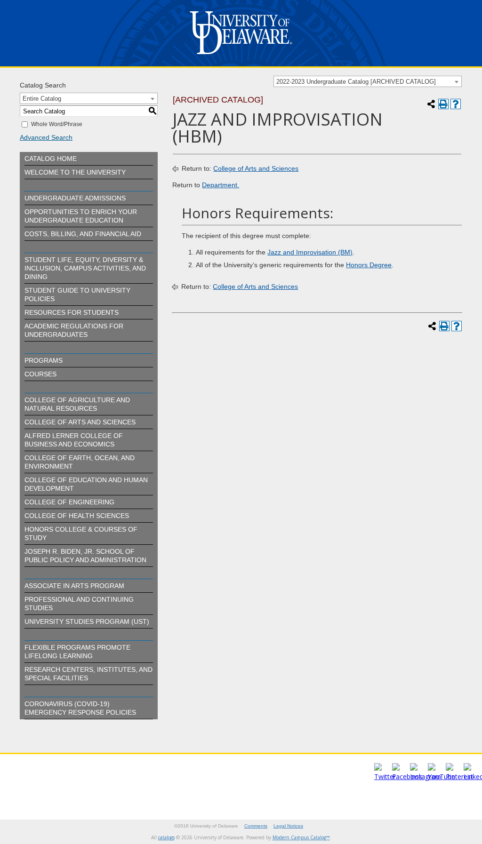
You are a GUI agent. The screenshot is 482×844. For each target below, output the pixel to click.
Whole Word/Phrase (56, 124)
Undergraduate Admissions (75, 198)
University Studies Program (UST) (86, 621)
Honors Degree (369, 265)
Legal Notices (288, 825)
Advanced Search (46, 137)
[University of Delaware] (241, 56)
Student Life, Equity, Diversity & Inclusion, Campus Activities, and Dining (85, 268)
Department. (220, 185)
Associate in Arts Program (74, 585)
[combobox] (367, 81)
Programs (43, 360)
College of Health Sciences (76, 515)
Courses (40, 374)
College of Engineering (69, 502)
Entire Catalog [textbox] (42, 98)
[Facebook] (407, 776)
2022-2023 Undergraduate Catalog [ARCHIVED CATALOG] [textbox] (356, 81)
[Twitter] (385, 776)
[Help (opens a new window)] (455, 104)
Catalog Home (50, 158)
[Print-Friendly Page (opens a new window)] (443, 104)
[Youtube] (441, 776)
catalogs (166, 837)
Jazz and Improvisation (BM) (310, 252)
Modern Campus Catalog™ (301, 837)
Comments (255, 825)
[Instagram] (425, 776)
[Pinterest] (459, 776)
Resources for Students (71, 312)
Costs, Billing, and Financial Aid (82, 234)
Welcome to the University (75, 172)
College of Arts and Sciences (80, 422)
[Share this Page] (431, 104)
